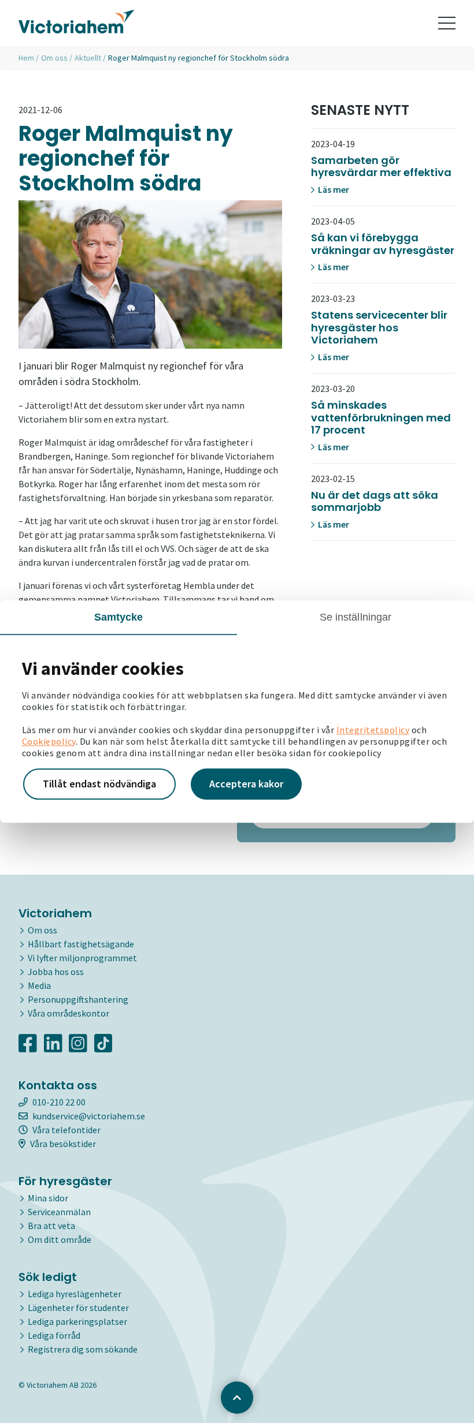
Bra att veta (51, 1225)
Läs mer (332, 189)
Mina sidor (48, 1198)
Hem (26, 58)
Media (39, 985)
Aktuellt (88, 58)
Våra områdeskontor (68, 1013)
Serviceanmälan (59, 1211)
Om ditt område (59, 1239)
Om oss (54, 58)
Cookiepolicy (49, 741)
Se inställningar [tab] (356, 617)
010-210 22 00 (59, 1102)
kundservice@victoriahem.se (88, 1116)
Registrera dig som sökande (83, 1349)
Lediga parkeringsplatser (77, 1321)
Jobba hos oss (56, 971)
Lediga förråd (54, 1335)
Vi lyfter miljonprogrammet (82, 957)
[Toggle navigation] (447, 23)
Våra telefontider (66, 1130)
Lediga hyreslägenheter (74, 1293)
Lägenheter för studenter (78, 1307)
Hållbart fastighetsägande (81, 944)
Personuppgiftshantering (78, 999)
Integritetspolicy (373, 729)
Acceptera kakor (246, 783)
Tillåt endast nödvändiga (99, 783)
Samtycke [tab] (118, 617)
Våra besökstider (63, 1143)
